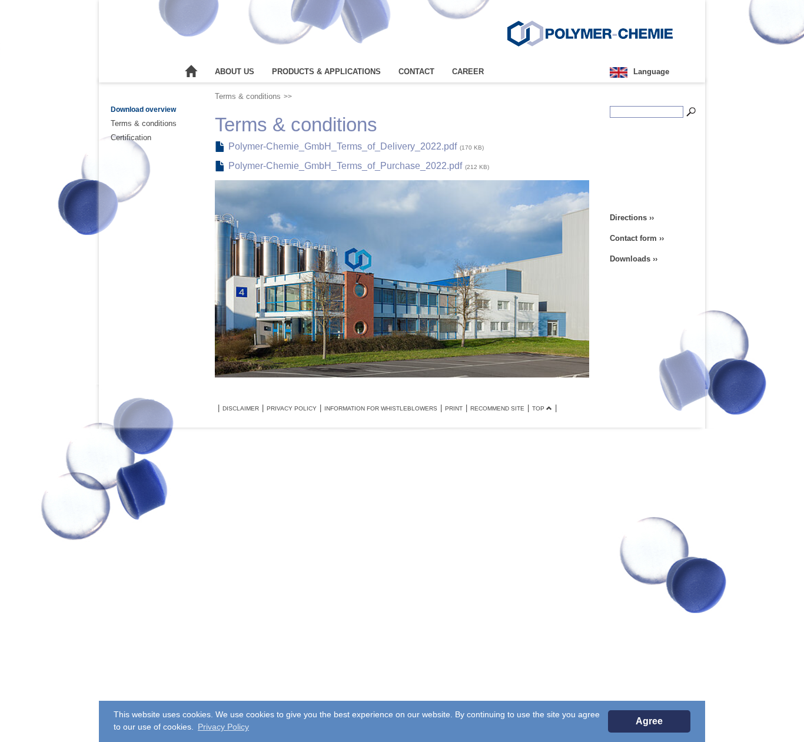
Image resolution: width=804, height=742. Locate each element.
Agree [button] (649, 721)
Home (191, 72)
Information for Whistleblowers (380, 408)
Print (454, 408)
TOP (539, 408)
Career (468, 71)
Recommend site (497, 408)
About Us (234, 71)
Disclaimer (240, 408)
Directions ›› (632, 217)
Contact (416, 71)
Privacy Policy (292, 408)
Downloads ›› (633, 258)
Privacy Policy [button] (223, 726)
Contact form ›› (637, 238)
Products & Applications (326, 71)
